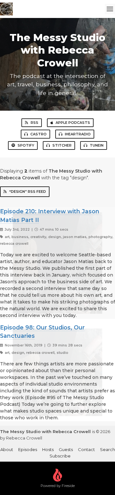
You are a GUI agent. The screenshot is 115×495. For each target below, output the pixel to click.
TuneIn (96, 145)
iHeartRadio (78, 134)
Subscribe (60, 455)
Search (107, 449)
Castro (38, 134)
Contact (86, 449)
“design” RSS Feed (27, 191)
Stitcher (62, 145)
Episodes (27, 449)
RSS (34, 122)
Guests (66, 449)
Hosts (48, 449)
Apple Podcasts (73, 122)
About (6, 449)
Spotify (26, 145)
